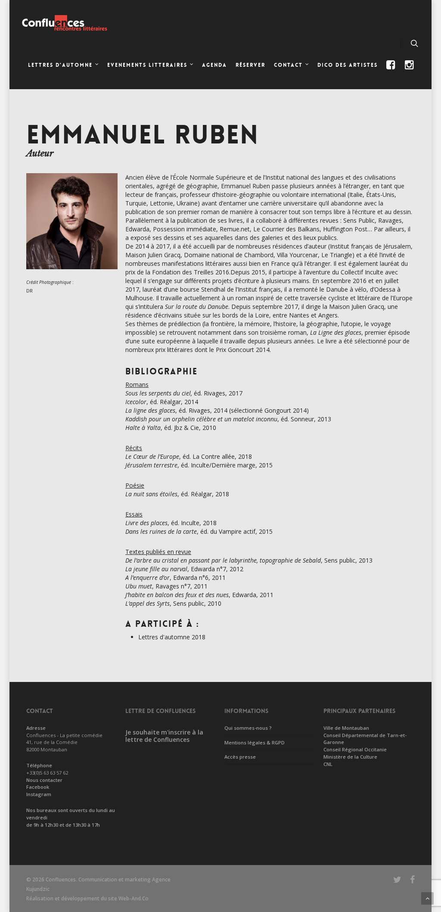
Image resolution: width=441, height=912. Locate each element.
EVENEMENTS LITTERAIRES (147, 65)
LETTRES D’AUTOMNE (60, 65)
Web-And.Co (133, 898)
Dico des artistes (347, 65)
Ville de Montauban (346, 728)
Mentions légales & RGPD (254, 742)
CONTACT (288, 65)
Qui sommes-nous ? (248, 728)
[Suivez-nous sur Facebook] (392, 72)
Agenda (214, 65)
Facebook (37, 787)
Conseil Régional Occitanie (355, 749)
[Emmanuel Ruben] (72, 273)
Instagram (38, 794)
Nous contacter (44, 780)
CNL (327, 764)
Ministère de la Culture (350, 756)
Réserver (250, 65)
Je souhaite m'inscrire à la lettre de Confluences (164, 736)
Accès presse (240, 756)
